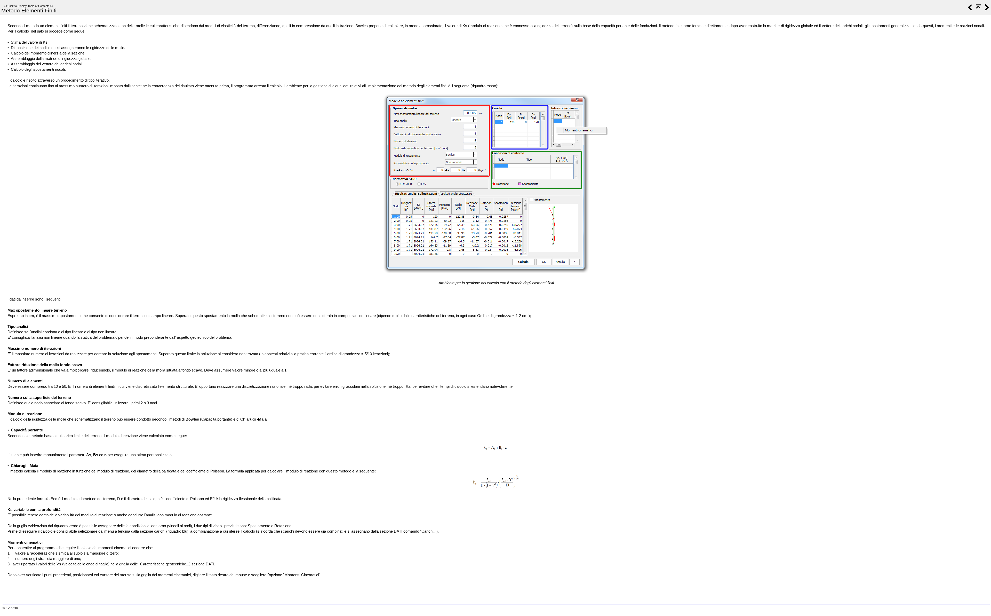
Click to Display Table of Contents (28, 5)
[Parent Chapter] (977, 9)
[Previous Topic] (969, 9)
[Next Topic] (986, 9)
